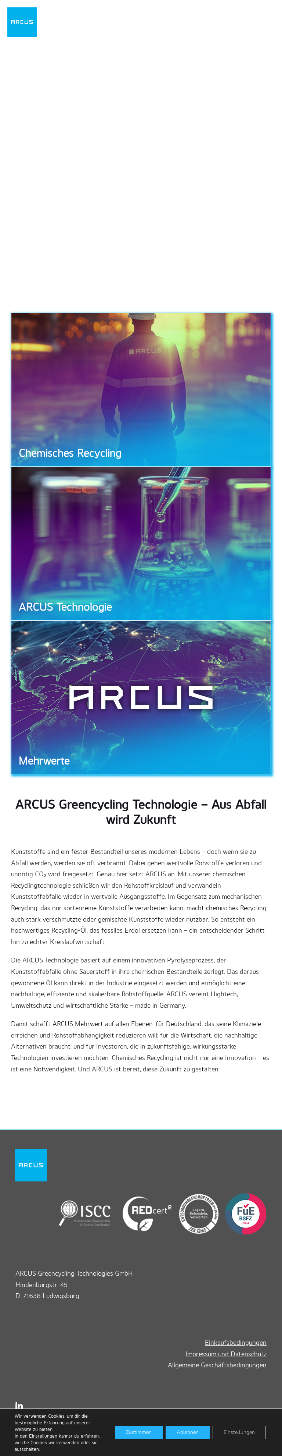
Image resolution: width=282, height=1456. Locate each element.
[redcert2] (141, 1196)
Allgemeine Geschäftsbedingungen (217, 1365)
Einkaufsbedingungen (236, 1342)
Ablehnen (188, 1432)
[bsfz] (243, 1196)
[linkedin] (19, 1406)
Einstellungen (43, 1436)
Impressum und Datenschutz (226, 1354)
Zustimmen (139, 1432)
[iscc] (84, 1196)
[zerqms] (196, 1196)
